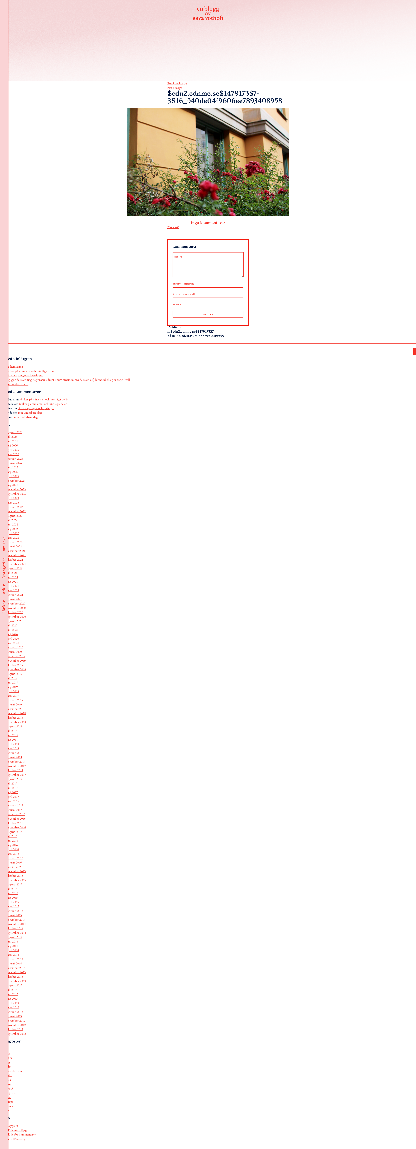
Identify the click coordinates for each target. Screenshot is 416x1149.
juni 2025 (12, 467)
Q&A (9, 1089)
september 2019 (16, 669)
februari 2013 (14, 1012)
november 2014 (16, 924)
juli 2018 (11, 731)
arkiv (4, 589)
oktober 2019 (14, 665)
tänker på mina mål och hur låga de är (30, 371)
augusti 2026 (14, 432)
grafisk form (14, 1071)
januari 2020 (14, 652)
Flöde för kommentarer (21, 1135)
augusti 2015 (14, 885)
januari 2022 (14, 547)
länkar (4, 606)
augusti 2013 (14, 985)
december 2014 (15, 920)
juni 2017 (12, 788)
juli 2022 (11, 520)
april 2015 (12, 902)
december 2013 (15, 968)
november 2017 (16, 766)
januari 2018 (14, 757)
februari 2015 (14, 911)
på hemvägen (14, 367)
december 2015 (15, 867)
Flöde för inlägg (16, 1130)
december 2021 (15, 551)
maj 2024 (12, 485)
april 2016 (12, 849)
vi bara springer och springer (24, 375)
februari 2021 (14, 595)
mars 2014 (12, 955)
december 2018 (15, 709)
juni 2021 (12, 577)
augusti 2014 (14, 937)
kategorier (4, 568)
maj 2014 (12, 946)
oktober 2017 (14, 770)
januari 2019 (14, 705)
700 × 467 (173, 227)
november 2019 (16, 661)
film (8, 1067)
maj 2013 (12, 999)
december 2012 (15, 1021)
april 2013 (12, 1003)
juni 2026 (12, 441)
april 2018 (12, 744)
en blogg (208, 14)
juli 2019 (11, 678)
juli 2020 (11, 626)
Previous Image (177, 83)
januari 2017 (14, 810)
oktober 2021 (14, 560)
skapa (9, 1102)
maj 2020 (12, 634)
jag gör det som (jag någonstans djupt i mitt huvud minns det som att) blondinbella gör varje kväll (68, 380)
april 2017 (12, 797)
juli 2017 (11, 784)
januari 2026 (14, 463)
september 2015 (16, 880)
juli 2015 (11, 889)
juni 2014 (12, 942)
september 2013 (16, 981)
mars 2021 (12, 590)
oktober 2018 (14, 718)
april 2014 (12, 950)
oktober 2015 (14, 876)
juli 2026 (11, 437)
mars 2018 (12, 748)
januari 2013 (14, 1016)
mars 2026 (12, 454)
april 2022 (12, 533)
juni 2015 (12, 893)
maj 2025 (12, 472)
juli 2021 (11, 573)
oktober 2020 (14, 612)
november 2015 (16, 871)
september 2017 (16, 775)
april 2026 (12, 450)
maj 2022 (12, 529)
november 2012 (16, 1025)
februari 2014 (14, 959)
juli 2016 (11, 836)
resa (8, 1097)
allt (8, 1049)
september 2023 (16, 494)
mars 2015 (12, 906)
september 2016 (16, 827)
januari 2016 (14, 863)
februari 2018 (14, 753)
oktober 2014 (14, 928)
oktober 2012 (14, 1029)
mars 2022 (12, 538)
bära (9, 1058)
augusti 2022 (14, 516)
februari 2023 (14, 507)
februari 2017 (14, 806)
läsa (8, 1080)
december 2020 (15, 604)
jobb (9, 1075)
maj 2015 (12, 898)
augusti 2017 (14, 779)
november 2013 (16, 972)
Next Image (174, 88)
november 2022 (16, 511)
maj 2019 (12, 687)
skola (9, 1106)
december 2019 (15, 656)
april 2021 (12, 586)
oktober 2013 (14, 977)
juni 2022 (12, 525)
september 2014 (16, 933)
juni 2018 (12, 735)
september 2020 (16, 617)
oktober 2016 (14, 823)
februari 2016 (14, 858)
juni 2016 (12, 841)
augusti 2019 (14, 674)
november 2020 (16, 608)
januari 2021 (14, 599)
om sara (4, 543)
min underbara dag (18, 384)
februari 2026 (14, 459)
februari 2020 (14, 647)
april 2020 (12, 639)
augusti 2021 (14, 568)
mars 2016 (12, 854)
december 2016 (15, 814)
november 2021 (16, 555)
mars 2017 (12, 801)
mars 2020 (12, 643)
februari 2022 (14, 542)
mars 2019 (12, 696)
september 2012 (16, 1034)
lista (8, 1084)
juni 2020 (12, 630)
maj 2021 (12, 582)
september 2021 (16, 564)
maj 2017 (12, 792)
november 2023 (16, 489)
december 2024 (15, 481)
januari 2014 (14, 964)
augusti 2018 (14, 726)
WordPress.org (16, 1139)
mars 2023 (12, 503)
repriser (11, 1093)
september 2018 (16, 722)
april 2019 (12, 691)
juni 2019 (12, 683)
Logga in (12, 1126)
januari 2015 (14, 915)
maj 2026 (12, 446)
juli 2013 (11, 990)
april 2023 (12, 498)
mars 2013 (12, 1007)
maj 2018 (12, 740)
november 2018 (16, 713)
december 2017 (15, 762)
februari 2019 (14, 700)
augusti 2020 (14, 621)
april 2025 (12, 476)
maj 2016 (12, 845)
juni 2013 (12, 994)
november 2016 (16, 819)
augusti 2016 (14, 832)
